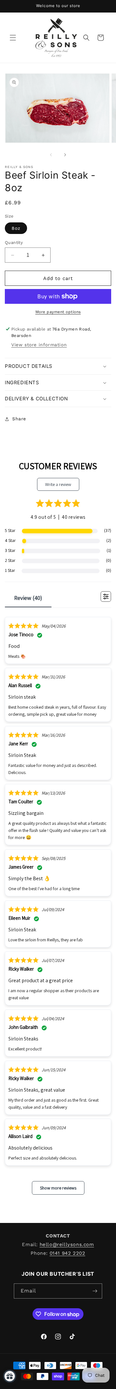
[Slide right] (65, 155)
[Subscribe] (95, 1291)
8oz (16, 228)
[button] (13, 38)
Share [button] (19, 418)
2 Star (10, 560)
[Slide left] (51, 155)
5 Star (10, 530)
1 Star (10, 570)
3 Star (10, 550)
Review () (28, 597)
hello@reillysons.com (67, 1244)
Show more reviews (58, 1188)
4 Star (10, 540)
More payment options (58, 312)
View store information (39, 344)
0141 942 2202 (67, 1253)
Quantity (14, 242)
